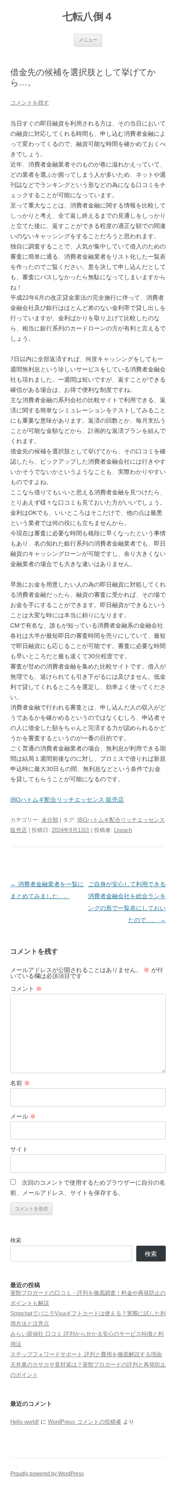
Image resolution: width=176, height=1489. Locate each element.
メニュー (88, 39)
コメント (26, 988)
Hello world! (24, 1422)
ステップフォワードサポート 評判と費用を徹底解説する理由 (86, 1354)
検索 (15, 1240)
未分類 (49, 820)
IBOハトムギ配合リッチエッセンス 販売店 (67, 799)
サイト (19, 1149)
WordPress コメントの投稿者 (84, 1422)
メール (23, 1116)
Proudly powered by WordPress (47, 1474)
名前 (20, 1083)
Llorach (123, 830)
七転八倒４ (88, 16)
